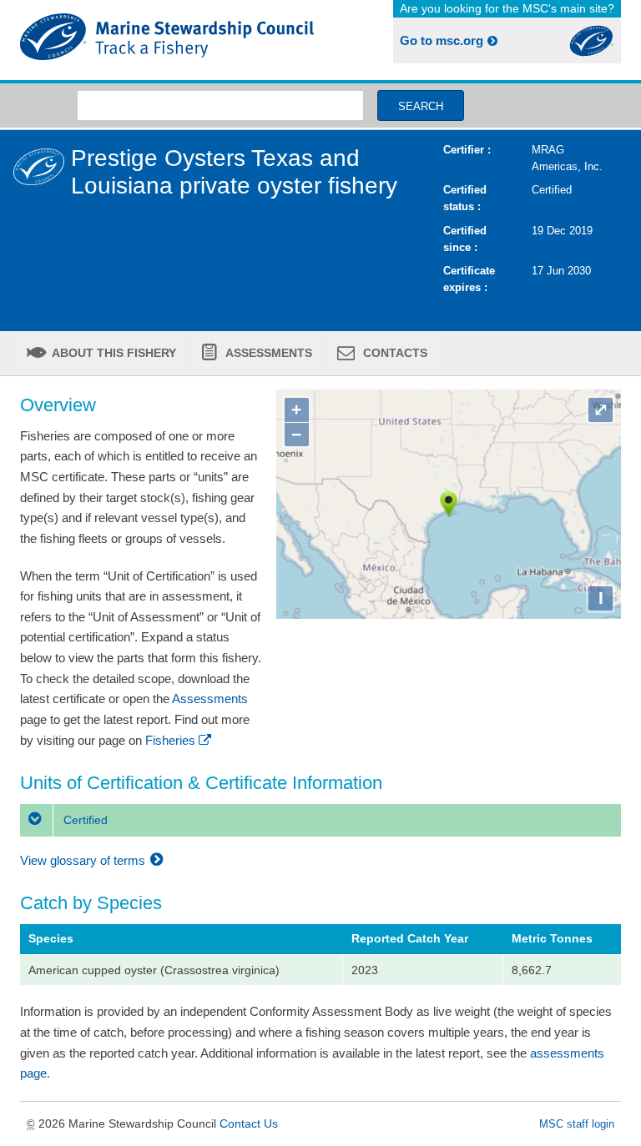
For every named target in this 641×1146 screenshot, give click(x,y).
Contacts (393, 352)
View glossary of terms (84, 860)
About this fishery (112, 352)
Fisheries (170, 740)
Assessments (267, 352)
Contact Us (249, 1123)
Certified (84, 820)
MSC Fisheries (167, 40)
